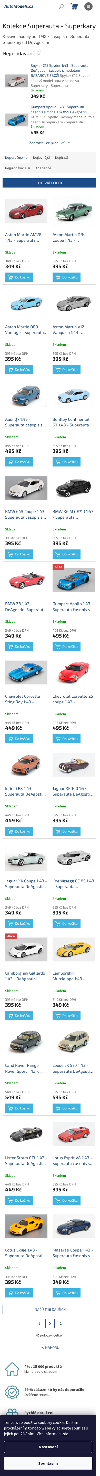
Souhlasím (48, 1463)
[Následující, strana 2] (50, 1323)
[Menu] (88, 6)
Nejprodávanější (17, 168)
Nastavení (48, 1447)
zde (65, 1434)
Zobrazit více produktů (47, 143)
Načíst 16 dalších (50, 1309)
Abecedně (43, 168)
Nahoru (52, 1347)
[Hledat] (61, 6)
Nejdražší (62, 157)
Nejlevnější (41, 157)
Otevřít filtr (50, 183)
